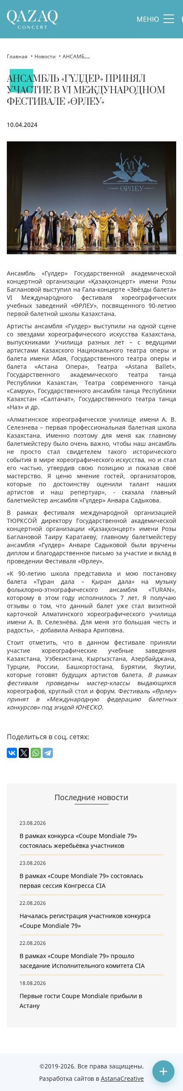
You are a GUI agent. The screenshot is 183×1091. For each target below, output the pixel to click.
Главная (17, 56)
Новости (45, 56)
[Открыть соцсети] (163, 1071)
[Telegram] (48, 753)
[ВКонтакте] (12, 753)
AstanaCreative (122, 1078)
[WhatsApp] (36, 753)
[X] (24, 753)
